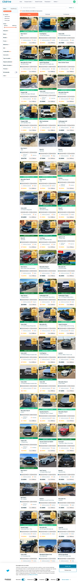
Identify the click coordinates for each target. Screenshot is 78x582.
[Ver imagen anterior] (21, 26)
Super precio (7, 16)
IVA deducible (6, 72)
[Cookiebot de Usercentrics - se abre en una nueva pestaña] (8, 580)
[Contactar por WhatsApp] (74, 1)
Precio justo (7, 20)
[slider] (4, 27)
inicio (21, 1)
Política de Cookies (33, 574)
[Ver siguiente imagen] (36, 26)
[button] (71, 7)
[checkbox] (3, 16)
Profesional (66, 14)
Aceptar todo (68, 566)
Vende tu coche (38, 1)
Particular (47, 14)
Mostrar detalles (65, 579)
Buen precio (7, 18)
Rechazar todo (68, 570)
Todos (29, 14)
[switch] (35, 580)
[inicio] (6, 1)
